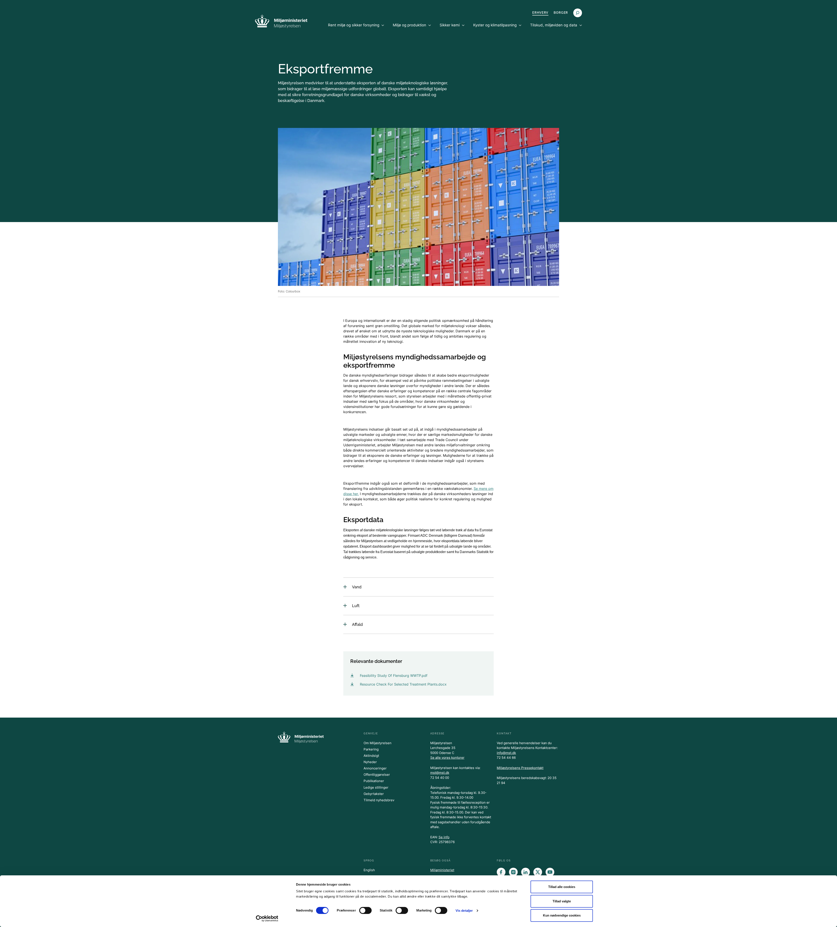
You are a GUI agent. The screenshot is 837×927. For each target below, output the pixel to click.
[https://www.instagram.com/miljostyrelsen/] (513, 872)
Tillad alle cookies (561, 887)
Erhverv (540, 12)
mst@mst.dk (439, 773)
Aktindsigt (371, 756)
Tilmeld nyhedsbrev (379, 800)
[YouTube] (550, 872)
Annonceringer (375, 768)
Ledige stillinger (376, 787)
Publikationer (374, 781)
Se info (444, 837)
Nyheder (370, 762)
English (369, 870)
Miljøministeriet (442, 870)
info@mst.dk (506, 753)
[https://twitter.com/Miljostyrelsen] (537, 872)
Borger (561, 12)
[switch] (365, 910)
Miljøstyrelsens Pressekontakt (520, 768)
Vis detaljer (464, 910)
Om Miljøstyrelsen (377, 743)
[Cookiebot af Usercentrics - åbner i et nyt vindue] (267, 918)
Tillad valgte (562, 901)
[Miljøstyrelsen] (281, 21)
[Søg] (577, 12)
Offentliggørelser (377, 774)
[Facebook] (501, 872)
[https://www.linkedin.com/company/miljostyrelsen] (525, 872)
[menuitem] (356, 28)
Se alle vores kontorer (447, 758)
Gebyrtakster (374, 794)
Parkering (371, 749)
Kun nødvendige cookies (562, 915)
